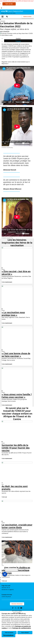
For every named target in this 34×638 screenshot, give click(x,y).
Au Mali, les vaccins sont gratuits (15, 487)
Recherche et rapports (8, 589)
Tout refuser (25, 632)
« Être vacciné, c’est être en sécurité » (16, 273)
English (18, 38)
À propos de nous (7, 594)
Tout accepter (9, 632)
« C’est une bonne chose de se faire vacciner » (16, 355)
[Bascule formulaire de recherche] (7, 17)
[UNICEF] (12, 11)
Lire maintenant (7, 282)
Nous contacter (17, 612)
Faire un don (9, 4)
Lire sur (4, 497)
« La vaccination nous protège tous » (13, 314)
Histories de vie (6, 587)
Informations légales (17, 611)
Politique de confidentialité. (21, 628)
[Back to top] (11, 569)
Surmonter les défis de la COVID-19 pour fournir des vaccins (16, 448)
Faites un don (27, 16)
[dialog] (17, 624)
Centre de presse (6, 596)
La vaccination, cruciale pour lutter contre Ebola (17, 526)
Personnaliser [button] (8, 635)
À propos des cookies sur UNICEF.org (14, 613)
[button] (4, 574)
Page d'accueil (6, 585)
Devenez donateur (17, 604)
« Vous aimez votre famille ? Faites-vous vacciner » (17, 396)
